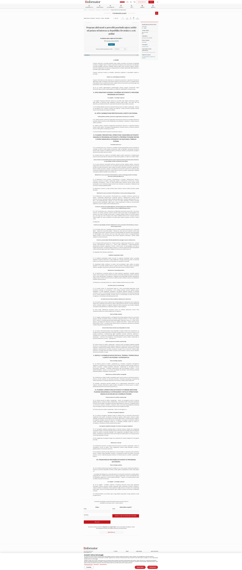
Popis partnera (103, 564)
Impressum (96, 564)
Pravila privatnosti (88, 564)
